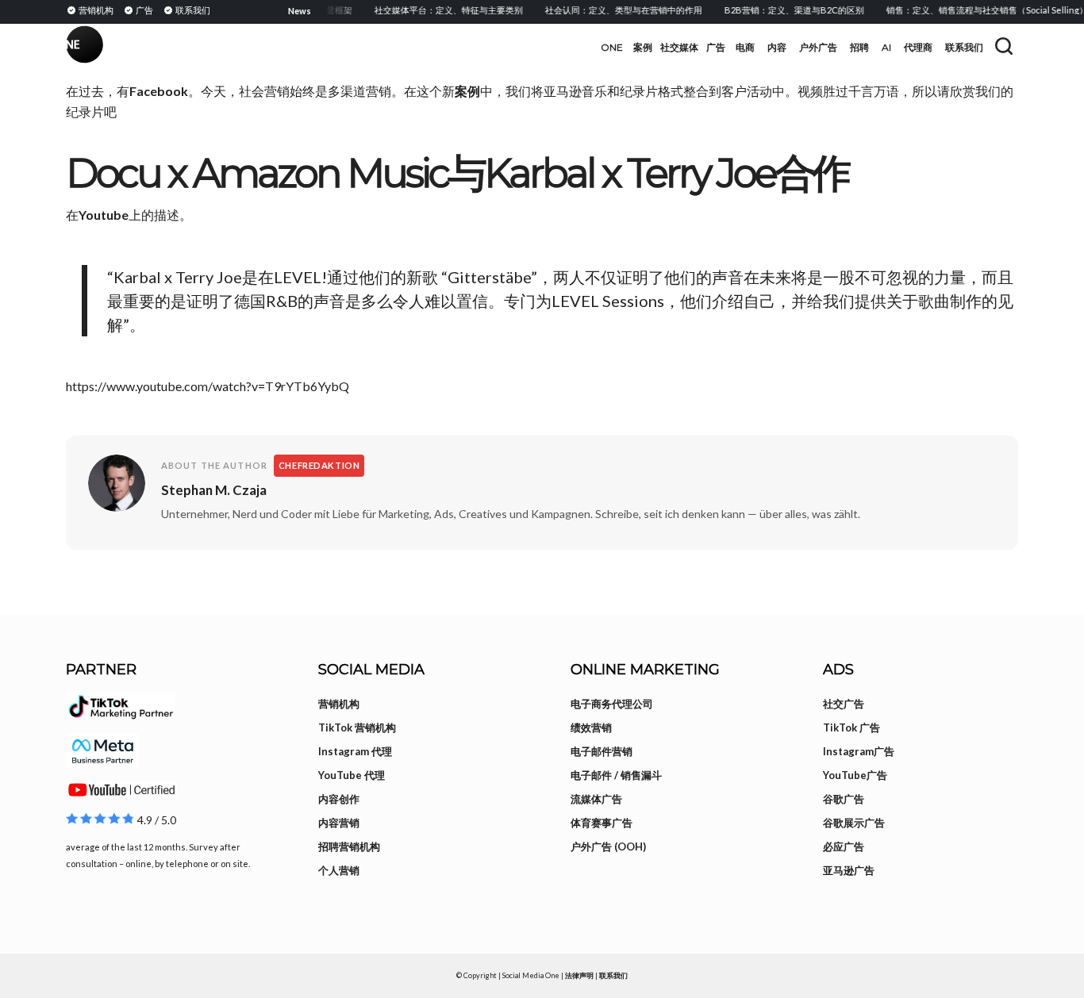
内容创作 (338, 799)
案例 (467, 90)
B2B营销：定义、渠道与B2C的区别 (783, 10)
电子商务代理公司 (612, 703)
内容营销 (338, 822)
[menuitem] (92, 9)
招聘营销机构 (349, 846)
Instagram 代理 (355, 751)
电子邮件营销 (601, 751)
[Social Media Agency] (304, 47)
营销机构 (338, 703)
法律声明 (579, 975)
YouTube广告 (855, 775)
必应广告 (843, 846)
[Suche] (1004, 46)
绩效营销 (591, 727)
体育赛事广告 (601, 822)
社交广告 (843, 703)
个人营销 (338, 870)
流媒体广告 (596, 799)
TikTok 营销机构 (357, 727)
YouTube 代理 (351, 775)
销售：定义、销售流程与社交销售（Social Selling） (976, 10)
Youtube (104, 214)
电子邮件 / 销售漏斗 (616, 775)
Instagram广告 (858, 751)
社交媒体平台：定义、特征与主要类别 (437, 10)
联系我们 (613, 975)
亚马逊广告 (849, 870)
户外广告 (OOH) (608, 846)
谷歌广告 (843, 799)
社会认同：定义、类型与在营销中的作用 (612, 10)
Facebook (158, 90)
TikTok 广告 (851, 727)
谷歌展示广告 (854, 822)
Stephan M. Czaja (214, 490)
